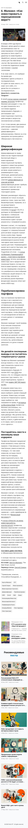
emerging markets (6, 608)
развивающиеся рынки (8, 604)
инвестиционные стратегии (10, 588)
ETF (8, 281)
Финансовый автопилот (8, 601)
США (14, 595)
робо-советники (6, 611)
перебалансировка (19, 592)
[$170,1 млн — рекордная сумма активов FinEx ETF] (5, 638)
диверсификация (7, 592)
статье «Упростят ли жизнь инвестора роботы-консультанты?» (12, 523)
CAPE (16, 372)
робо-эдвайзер (18, 608)
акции (20, 595)
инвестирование (17, 585)
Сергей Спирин (20, 567)
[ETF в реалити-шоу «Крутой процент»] (5, 626)
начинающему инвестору (9, 598)
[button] (19, 2)
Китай (13, 210)
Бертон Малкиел (6, 7)
